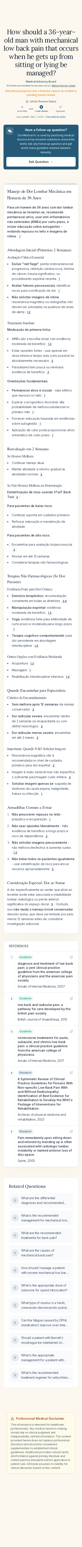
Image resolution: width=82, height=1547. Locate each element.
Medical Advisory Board (41, 81)
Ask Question (39, 162)
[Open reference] (71, 957)
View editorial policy (56, 117)
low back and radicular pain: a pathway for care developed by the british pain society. (44, 1009)
